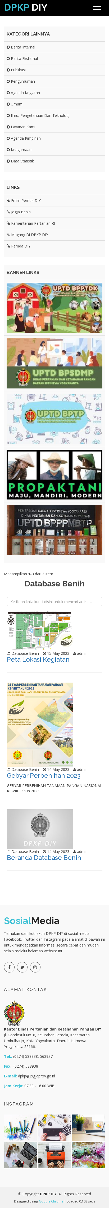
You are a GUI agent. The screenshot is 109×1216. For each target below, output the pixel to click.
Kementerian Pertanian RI (32, 223)
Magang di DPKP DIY (29, 234)
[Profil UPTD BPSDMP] (54, 363)
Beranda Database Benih (44, 857)
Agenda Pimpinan (25, 138)
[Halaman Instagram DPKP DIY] (35, 967)
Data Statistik (22, 160)
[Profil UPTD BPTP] (54, 419)
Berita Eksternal (24, 58)
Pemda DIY (20, 246)
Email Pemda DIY (25, 200)
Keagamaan (20, 149)
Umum (16, 104)
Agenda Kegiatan (25, 92)
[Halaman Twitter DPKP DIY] (22, 967)
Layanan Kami (22, 126)
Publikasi (18, 69)
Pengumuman (22, 81)
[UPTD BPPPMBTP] (54, 530)
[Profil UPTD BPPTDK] (54, 307)
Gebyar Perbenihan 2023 (43, 775)
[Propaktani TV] (54, 474)
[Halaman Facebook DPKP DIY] (9, 967)
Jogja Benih (20, 211)
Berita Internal (22, 47)
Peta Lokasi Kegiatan (38, 659)
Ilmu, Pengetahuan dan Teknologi (39, 115)
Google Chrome (51, 1201)
